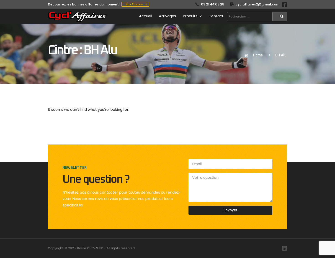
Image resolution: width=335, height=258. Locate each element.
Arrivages (167, 16)
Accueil (145, 16)
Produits (190, 16)
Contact (216, 16)
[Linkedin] (284, 248)
